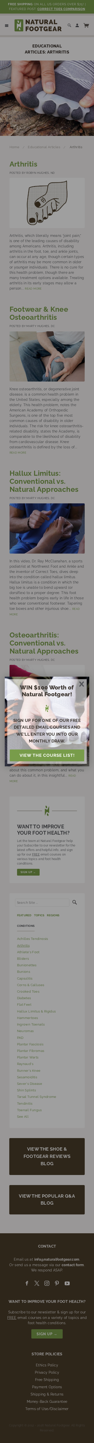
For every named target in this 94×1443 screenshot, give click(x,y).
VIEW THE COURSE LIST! (47, 755)
